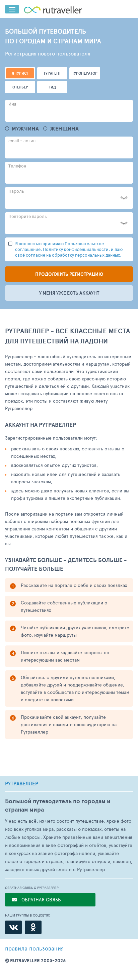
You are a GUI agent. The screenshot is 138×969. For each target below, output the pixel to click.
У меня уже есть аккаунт (69, 293)
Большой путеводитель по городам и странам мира (58, 805)
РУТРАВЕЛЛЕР (21, 783)
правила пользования (34, 948)
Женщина (64, 129)
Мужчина (25, 129)
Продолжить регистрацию (69, 274)
